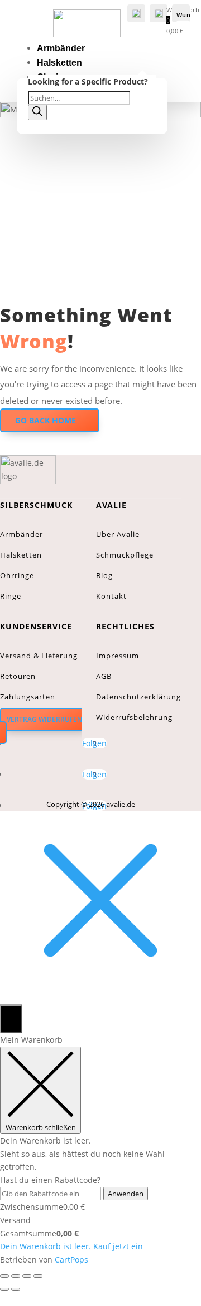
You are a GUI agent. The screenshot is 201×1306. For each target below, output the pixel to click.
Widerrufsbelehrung (134, 717)
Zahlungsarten (27, 697)
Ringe (10, 596)
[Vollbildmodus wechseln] (15, 1276)
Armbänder (61, 48)
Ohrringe (17, 575)
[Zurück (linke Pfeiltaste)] (4, 1289)
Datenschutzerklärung (138, 697)
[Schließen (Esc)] (38, 1276)
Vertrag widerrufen (44, 719)
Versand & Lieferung (39, 655)
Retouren (18, 676)
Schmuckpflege (125, 555)
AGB (104, 676)
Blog (104, 575)
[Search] (37, 112)
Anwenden (125, 1194)
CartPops (71, 1259)
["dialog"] (100, 1149)
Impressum (117, 655)
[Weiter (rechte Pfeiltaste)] (15, 1289)
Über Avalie (118, 534)
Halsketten (59, 62)
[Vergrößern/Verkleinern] (4, 1276)
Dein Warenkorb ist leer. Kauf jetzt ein (71, 1246)
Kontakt (111, 596)
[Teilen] (26, 1276)
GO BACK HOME (45, 420)
